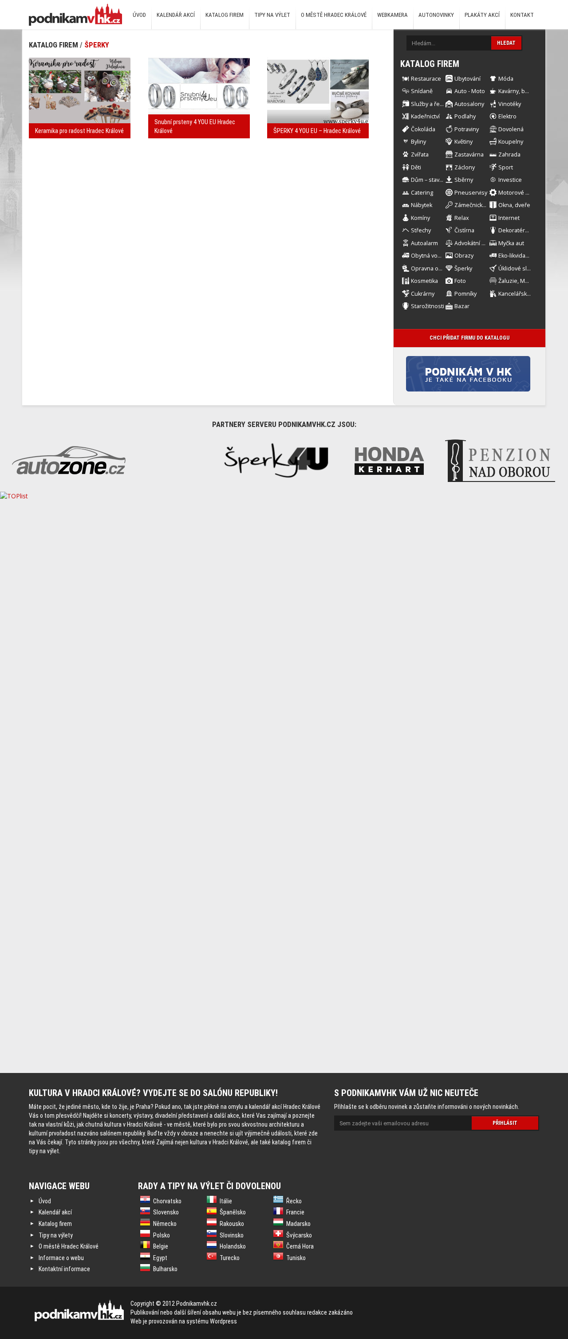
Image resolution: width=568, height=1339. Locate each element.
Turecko (230, 1257)
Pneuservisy (470, 192)
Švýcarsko (299, 1235)
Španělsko (233, 1212)
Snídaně (422, 91)
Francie (295, 1212)
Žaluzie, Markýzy (519, 281)
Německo (165, 1223)
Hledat (506, 43)
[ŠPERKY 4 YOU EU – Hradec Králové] (318, 91)
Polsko (161, 1235)
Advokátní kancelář (479, 243)
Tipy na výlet (272, 15)
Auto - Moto (469, 91)
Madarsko (298, 1223)
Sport (505, 167)
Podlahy (465, 116)
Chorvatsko (167, 1201)
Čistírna (464, 230)
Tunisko (296, 1257)
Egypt (160, 1257)
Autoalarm (424, 243)
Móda (505, 78)
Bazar (461, 306)
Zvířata (420, 154)
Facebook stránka (482, 374)
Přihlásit (505, 1123)
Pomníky (465, 294)
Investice (510, 180)
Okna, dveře (514, 205)
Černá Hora (300, 1246)
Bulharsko (165, 1268)
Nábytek (421, 205)
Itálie (226, 1201)
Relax (461, 218)
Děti (416, 167)
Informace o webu (61, 1257)
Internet (509, 218)
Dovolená (511, 129)
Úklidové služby (518, 268)
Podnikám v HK (75, 14)
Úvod (139, 15)
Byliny (418, 141)
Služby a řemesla (433, 104)
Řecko (294, 1201)
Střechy (421, 230)
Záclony (464, 167)
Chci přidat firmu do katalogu (469, 338)
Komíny (420, 218)
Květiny (463, 141)
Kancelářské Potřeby (525, 294)
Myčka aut (511, 243)
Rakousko (232, 1223)
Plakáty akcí (482, 15)
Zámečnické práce (478, 205)
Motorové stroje (519, 192)
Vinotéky (509, 104)
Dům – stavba (428, 180)
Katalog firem (224, 15)
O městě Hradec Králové (334, 15)
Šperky (96, 44)
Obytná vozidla (430, 255)
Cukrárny (422, 294)
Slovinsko (232, 1235)
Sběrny (463, 180)
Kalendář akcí (176, 15)
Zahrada (509, 154)
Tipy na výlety (56, 1235)
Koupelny (510, 141)
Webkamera (392, 15)
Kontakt (522, 15)
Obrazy (463, 255)
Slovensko (166, 1212)
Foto (460, 281)
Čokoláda (423, 129)
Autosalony (469, 104)
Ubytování (467, 78)
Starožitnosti (427, 306)
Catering (422, 192)
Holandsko (233, 1246)
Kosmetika (424, 281)
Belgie (160, 1246)
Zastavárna (469, 154)
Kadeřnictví (425, 116)
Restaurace (426, 78)
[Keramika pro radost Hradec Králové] (79, 91)
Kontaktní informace (64, 1268)
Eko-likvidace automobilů (530, 255)
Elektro (507, 116)
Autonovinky (436, 15)
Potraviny (466, 129)
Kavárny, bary (515, 91)
